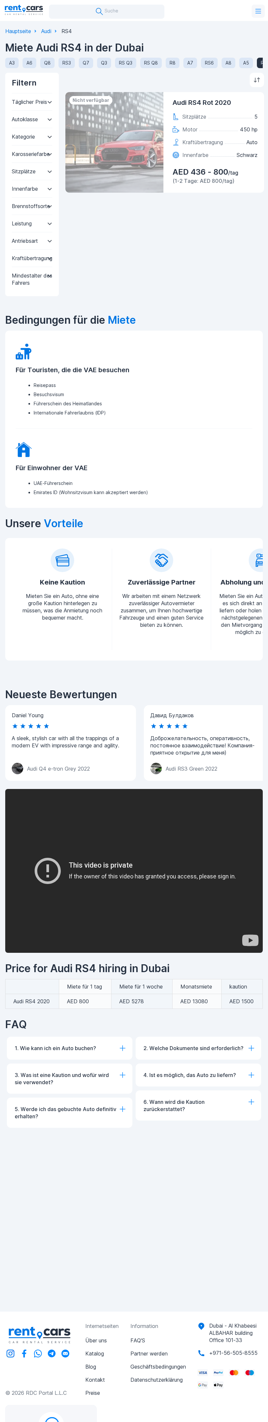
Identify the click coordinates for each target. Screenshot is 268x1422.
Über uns (96, 1340)
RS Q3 (125, 63)
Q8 (47, 63)
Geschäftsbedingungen (158, 1366)
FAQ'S (137, 1340)
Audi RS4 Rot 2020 (202, 102)
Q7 (86, 63)
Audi (46, 31)
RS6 (209, 63)
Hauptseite (18, 31)
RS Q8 (151, 63)
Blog (90, 1366)
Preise (92, 1393)
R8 (173, 63)
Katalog (94, 1353)
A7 (190, 63)
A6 (29, 63)
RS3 (66, 63)
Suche (110, 10)
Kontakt (95, 1379)
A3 (12, 63)
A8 (228, 63)
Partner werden (149, 1353)
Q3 (104, 63)
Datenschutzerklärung (156, 1379)
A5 (246, 63)
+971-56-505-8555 (233, 1353)
